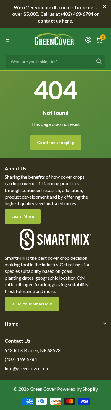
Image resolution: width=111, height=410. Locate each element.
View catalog (9, 39)
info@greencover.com (27, 368)
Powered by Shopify (77, 389)
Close (104, 6)
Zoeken (98, 61)
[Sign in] (88, 40)
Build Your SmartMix (32, 303)
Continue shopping (55, 142)
